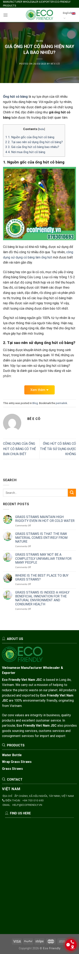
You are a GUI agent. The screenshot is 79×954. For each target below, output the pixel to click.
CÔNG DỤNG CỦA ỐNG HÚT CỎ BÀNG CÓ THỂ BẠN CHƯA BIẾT (19, 449)
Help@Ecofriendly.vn (27, 804)
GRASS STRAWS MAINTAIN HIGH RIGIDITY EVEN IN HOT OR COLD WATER (45, 519)
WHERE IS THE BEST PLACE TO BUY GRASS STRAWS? (41, 577)
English (67, 12)
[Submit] (72, 493)
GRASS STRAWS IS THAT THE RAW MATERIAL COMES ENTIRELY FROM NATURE (41, 537)
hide (41, 129)
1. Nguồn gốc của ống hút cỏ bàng (29, 137)
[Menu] (5, 15)
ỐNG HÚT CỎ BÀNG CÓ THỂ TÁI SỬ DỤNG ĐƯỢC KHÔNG (58, 449)
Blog (39, 41)
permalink (61, 403)
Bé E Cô (55, 63)
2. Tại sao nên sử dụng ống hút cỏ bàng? (34, 142)
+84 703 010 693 (33, 800)
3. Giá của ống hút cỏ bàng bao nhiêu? (32, 147)
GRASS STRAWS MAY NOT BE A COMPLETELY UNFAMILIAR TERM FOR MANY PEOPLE (43, 558)
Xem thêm (37, 390)
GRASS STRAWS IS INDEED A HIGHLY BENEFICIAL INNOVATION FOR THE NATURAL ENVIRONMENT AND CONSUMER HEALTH (42, 598)
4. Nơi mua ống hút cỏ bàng (25, 152)
